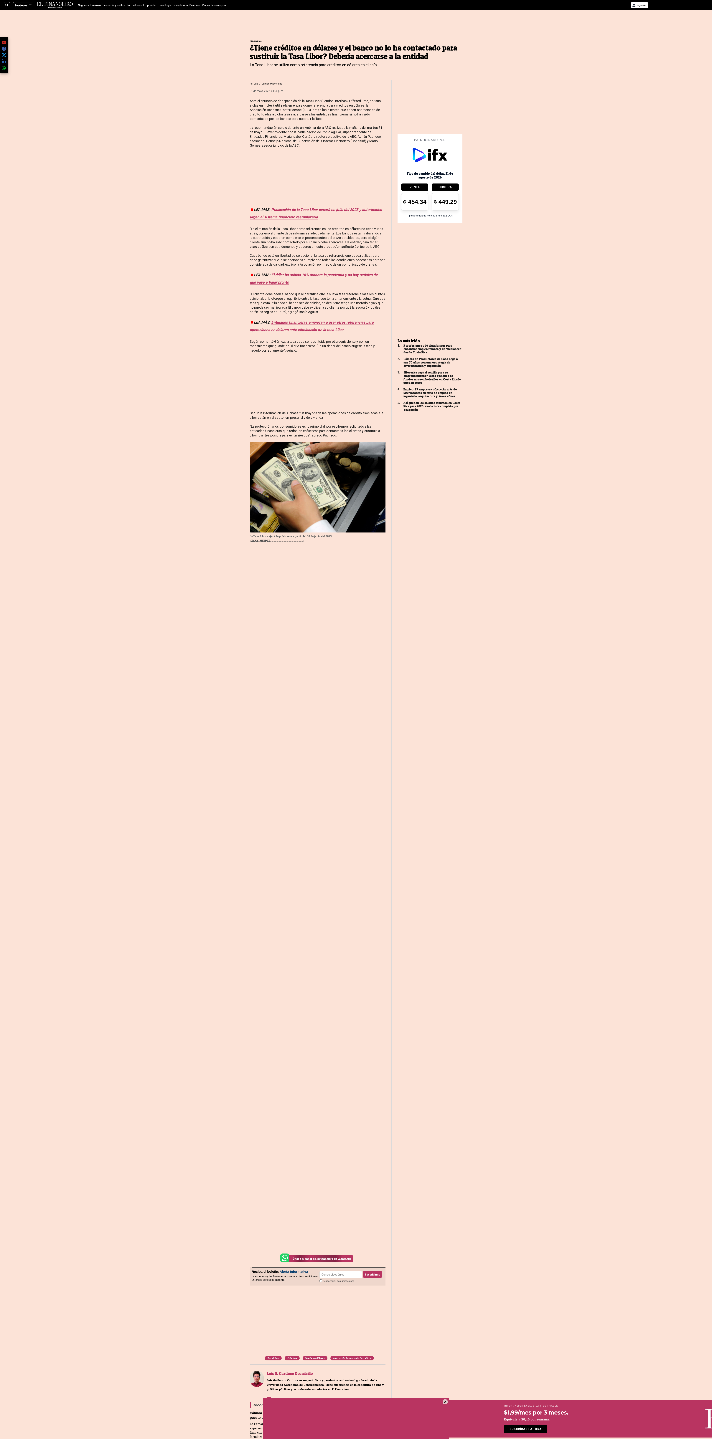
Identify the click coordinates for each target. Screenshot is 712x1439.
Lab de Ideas (134, 5)
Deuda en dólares (315, 1358)
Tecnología (164, 5)
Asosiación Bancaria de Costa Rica (352, 1358)
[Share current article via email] (4, 42)
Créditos (292, 1358)
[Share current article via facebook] (4, 48)
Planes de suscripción (214, 5)
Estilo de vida (180, 5)
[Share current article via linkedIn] (4, 61)
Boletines (194, 5)
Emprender (149, 5)
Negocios (83, 5)
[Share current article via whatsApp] (4, 68)
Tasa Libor (273, 1358)
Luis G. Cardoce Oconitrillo (268, 83)
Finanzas (95, 5)
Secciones (21, 5)
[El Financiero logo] (54, 5)
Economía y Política (114, 5)
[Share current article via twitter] (4, 55)
